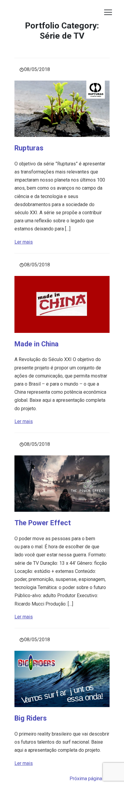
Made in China (36, 344)
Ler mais (23, 242)
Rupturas (28, 148)
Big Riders (30, 718)
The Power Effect (42, 523)
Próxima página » (88, 778)
